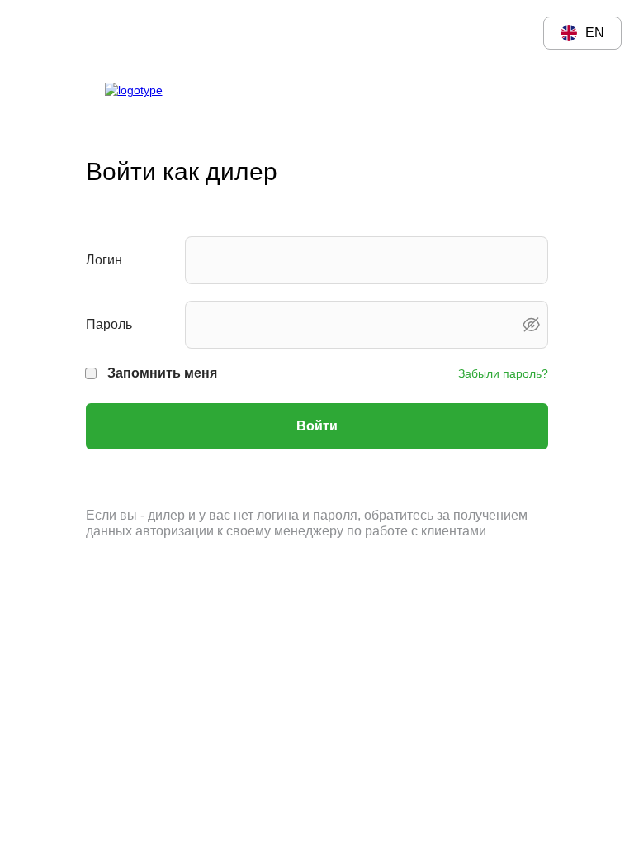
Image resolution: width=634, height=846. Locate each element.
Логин (104, 260)
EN (594, 33)
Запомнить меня (162, 373)
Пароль (109, 324)
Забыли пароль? (503, 373)
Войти (317, 426)
